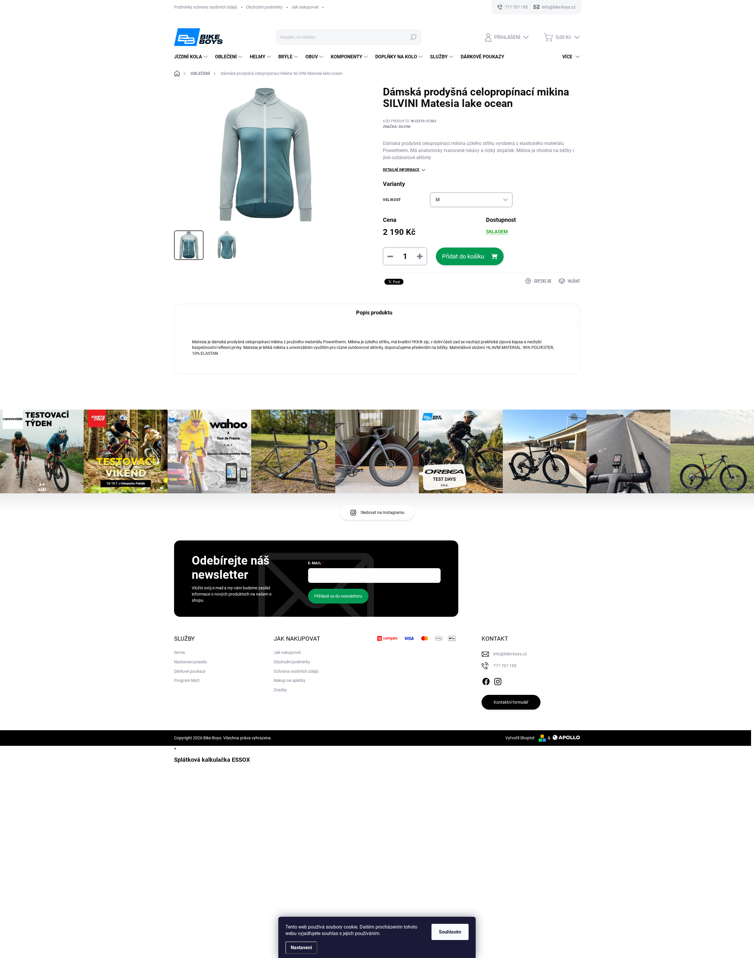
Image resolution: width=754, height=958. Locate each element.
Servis (179, 652)
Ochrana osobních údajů (296, 671)
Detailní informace (401, 170)
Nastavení (301, 947)
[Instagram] (497, 680)
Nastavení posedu (190, 661)
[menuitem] (191, 57)
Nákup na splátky (289, 680)
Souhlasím (450, 932)
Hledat (413, 37)
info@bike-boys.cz (510, 654)
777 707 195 (504, 665)
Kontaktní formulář (511, 702)
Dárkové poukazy (190, 671)
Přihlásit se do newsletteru (338, 596)
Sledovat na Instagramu (382, 512)
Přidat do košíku (463, 256)
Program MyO (187, 680)
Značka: (397, 127)
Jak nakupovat (305, 7)
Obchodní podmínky (264, 7)
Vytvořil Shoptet (520, 738)
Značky (280, 689)
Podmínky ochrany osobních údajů (205, 7)
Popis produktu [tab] (374, 312)
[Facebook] (486, 680)
